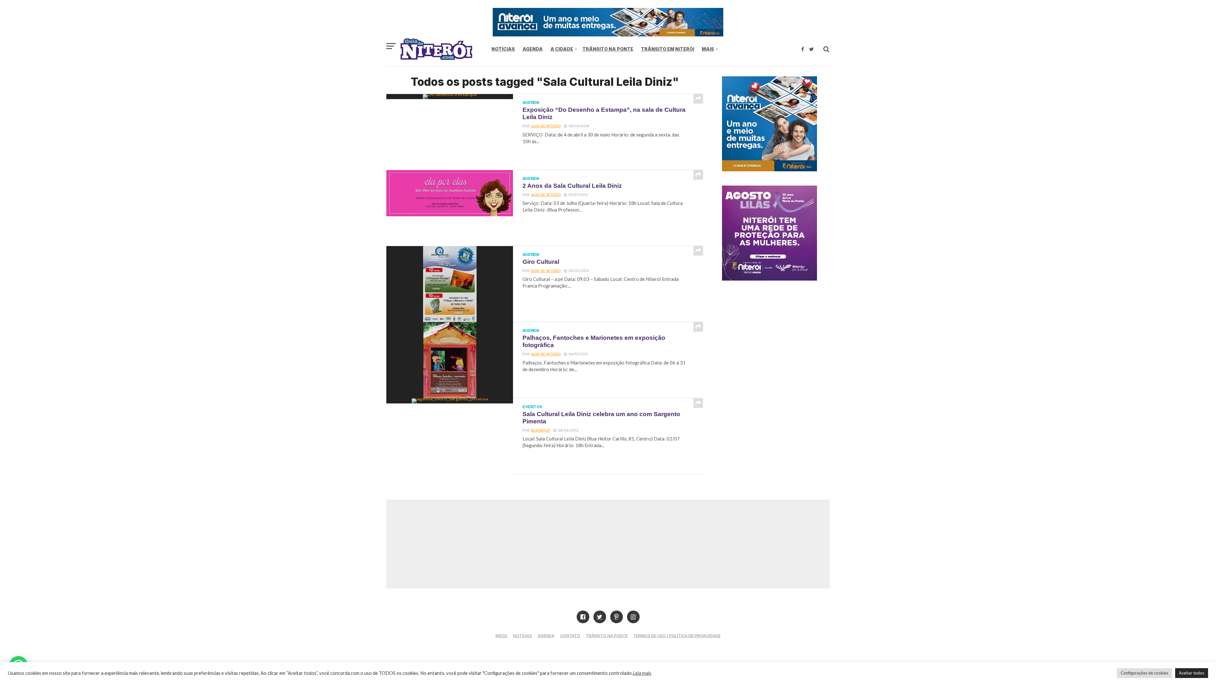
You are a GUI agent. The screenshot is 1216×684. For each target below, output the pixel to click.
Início (501, 635)
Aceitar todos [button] (1191, 672)
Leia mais (642, 673)
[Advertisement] (608, 544)
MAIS (708, 49)
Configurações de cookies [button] (1144, 672)
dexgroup (540, 430)
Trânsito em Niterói (667, 49)
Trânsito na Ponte (607, 49)
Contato (570, 635)
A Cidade (561, 49)
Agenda (532, 49)
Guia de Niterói (546, 126)
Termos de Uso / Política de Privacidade (676, 635)
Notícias (503, 49)
